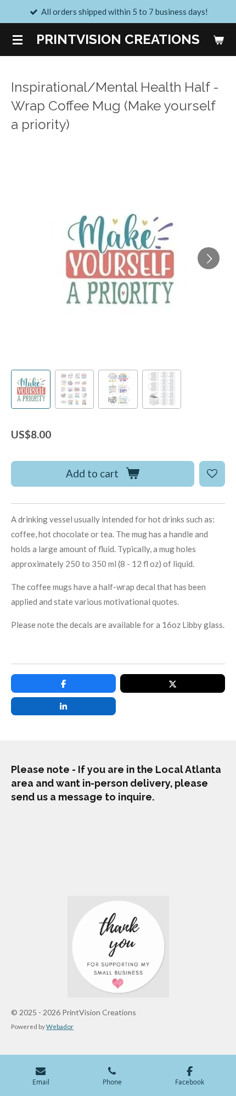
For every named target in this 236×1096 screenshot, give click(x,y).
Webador (60, 1026)
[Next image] (209, 258)
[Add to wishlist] (212, 474)
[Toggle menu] (17, 40)
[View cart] (218, 40)
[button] (30, 389)
